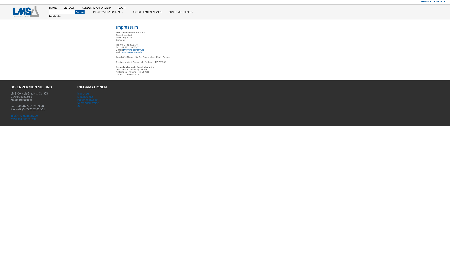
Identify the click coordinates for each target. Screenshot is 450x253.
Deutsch (426, 1)
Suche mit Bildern (181, 12)
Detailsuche (55, 16)
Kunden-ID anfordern (96, 7)
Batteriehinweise (87, 99)
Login (122, 7)
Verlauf (69, 7)
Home (53, 7)
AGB (80, 106)
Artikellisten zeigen (147, 12)
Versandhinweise (88, 103)
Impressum (84, 93)
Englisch (439, 1)
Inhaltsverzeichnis (106, 12)
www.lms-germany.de (131, 52)
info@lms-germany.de (133, 50)
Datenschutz (85, 96)
